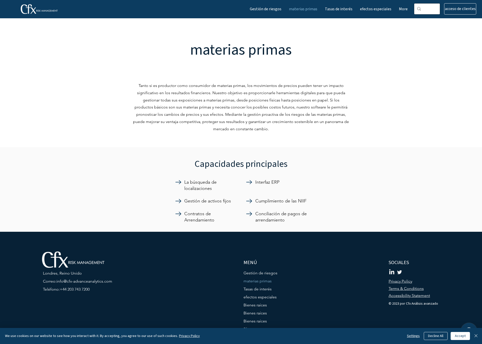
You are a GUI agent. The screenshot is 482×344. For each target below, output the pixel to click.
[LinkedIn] (392, 272)
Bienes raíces (255, 305)
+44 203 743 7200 (75, 289)
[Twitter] (399, 272)
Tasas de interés (258, 289)
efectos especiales (260, 297)
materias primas (258, 281)
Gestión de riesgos (260, 273)
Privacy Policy (189, 335)
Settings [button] (413, 335)
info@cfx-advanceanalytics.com (84, 281)
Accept (460, 335)
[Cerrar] (476, 336)
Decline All (435, 335)
